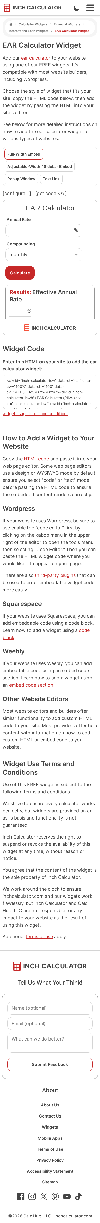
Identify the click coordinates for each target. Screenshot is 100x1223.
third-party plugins (55, 575)
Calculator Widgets (33, 24)
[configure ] (17, 193)
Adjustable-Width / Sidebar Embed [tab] (39, 166)
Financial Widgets (67, 24)
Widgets (50, 1127)
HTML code (36, 458)
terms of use (39, 936)
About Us (50, 1105)
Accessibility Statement (50, 1171)
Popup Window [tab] (21, 178)
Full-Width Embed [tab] (23, 154)
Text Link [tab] (51, 178)
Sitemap (50, 1182)
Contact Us (50, 1116)
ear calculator (36, 58)
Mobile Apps (50, 1138)
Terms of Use (50, 1149)
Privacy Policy (50, 1160)
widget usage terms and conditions (35, 413)
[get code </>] (51, 193)
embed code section (31, 685)
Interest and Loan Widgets (29, 31)
